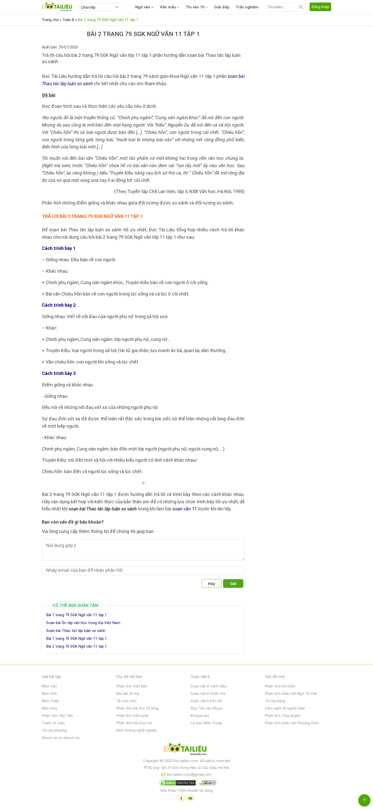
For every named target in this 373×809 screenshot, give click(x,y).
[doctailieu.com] (186, 750)
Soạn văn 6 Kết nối (206, 701)
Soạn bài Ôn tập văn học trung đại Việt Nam (83, 623)
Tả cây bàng (275, 701)
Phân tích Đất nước (132, 715)
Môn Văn (49, 686)
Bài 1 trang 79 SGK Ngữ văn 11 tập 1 (76, 615)
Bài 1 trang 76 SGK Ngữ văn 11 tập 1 (76, 638)
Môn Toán (50, 701)
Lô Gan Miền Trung (206, 723)
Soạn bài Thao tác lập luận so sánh (75, 630)
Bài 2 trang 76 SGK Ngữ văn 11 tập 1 (76, 646)
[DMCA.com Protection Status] (177, 784)
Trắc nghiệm (247, 7)
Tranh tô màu (53, 723)
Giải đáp (221, 7)
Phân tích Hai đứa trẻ (134, 723)
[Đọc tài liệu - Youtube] (190, 798)
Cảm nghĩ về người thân (285, 708)
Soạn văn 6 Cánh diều (209, 686)
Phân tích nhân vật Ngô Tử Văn (291, 693)
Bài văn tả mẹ (127, 693)
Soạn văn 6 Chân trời (208, 693)
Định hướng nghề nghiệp (136, 730)
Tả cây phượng (54, 730)
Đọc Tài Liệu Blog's (207, 708)
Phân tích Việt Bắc (131, 686)
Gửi (233, 583)
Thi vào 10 (195, 7)
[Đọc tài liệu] (181, 798)
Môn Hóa (49, 708)
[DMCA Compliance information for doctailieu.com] (206, 784)
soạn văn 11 (184, 508)
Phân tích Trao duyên (282, 715)
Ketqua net (200, 715)
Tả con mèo (126, 701)
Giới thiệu (168, 790)
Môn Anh (49, 693)
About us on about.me (61, 737)
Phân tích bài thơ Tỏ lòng (137, 708)
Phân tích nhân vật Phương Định (292, 723)
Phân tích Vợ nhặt (280, 686)
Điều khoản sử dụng (196, 790)
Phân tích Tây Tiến (57, 715)
